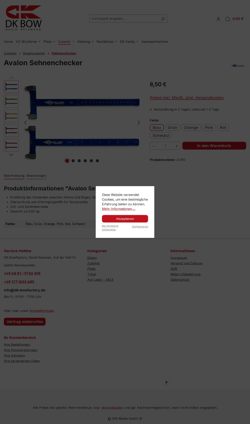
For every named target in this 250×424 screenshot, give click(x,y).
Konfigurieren (140, 226)
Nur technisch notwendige (110, 227)
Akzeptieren (125, 219)
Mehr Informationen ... (118, 209)
